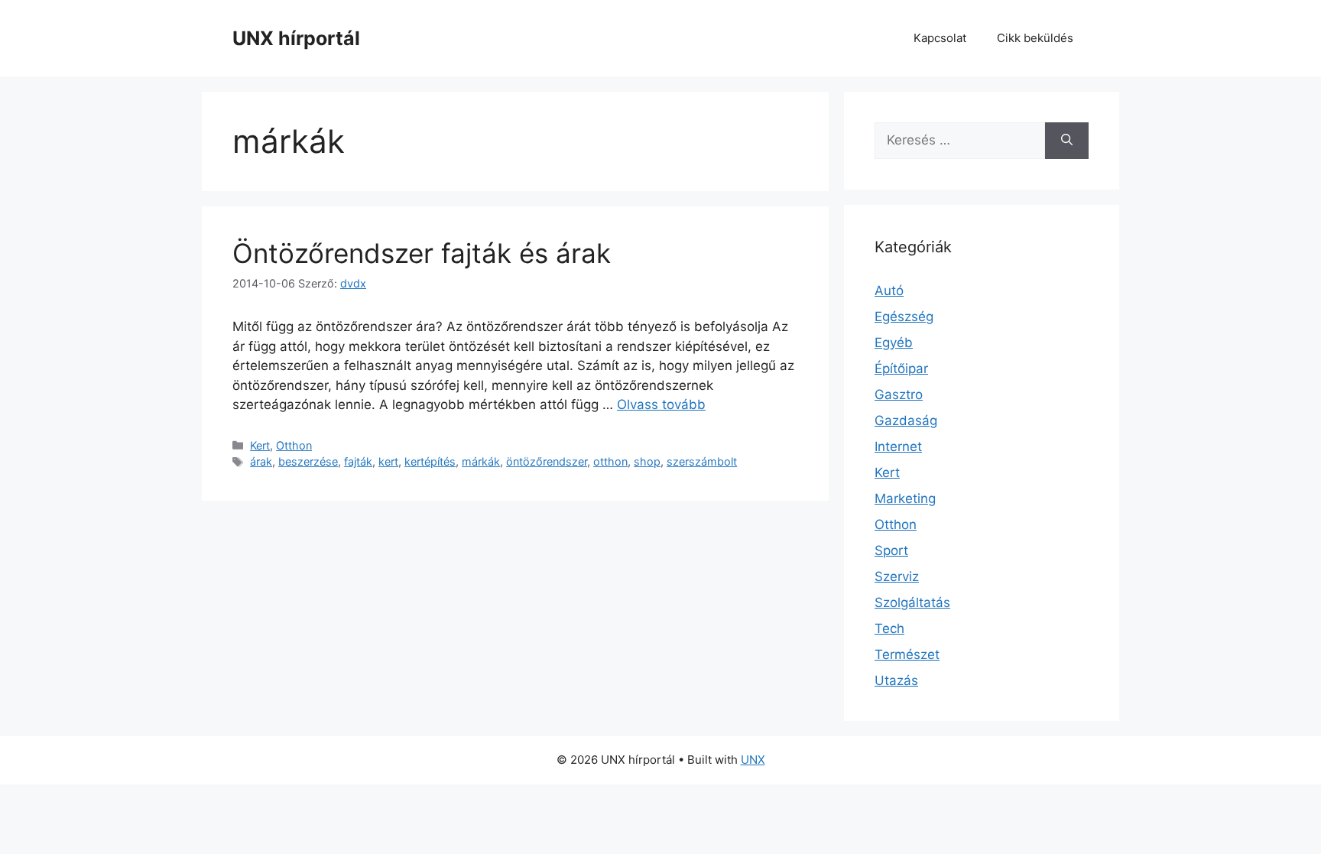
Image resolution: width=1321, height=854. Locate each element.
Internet (898, 446)
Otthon (294, 445)
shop (647, 461)
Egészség (904, 316)
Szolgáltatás (912, 602)
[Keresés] (1067, 140)
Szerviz (897, 576)
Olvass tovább (661, 404)
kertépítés (430, 461)
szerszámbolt (702, 461)
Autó (889, 290)
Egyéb (894, 342)
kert (388, 461)
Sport (891, 550)
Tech (889, 628)
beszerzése (308, 461)
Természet (907, 654)
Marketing (905, 498)
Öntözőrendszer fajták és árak (421, 253)
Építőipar (901, 368)
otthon (610, 461)
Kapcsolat (940, 38)
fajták (358, 461)
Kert (260, 445)
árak (261, 461)
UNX (753, 759)
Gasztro (899, 394)
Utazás (896, 680)
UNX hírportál (296, 38)
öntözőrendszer (546, 461)
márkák (481, 461)
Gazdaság (906, 420)
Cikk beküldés (1035, 38)
